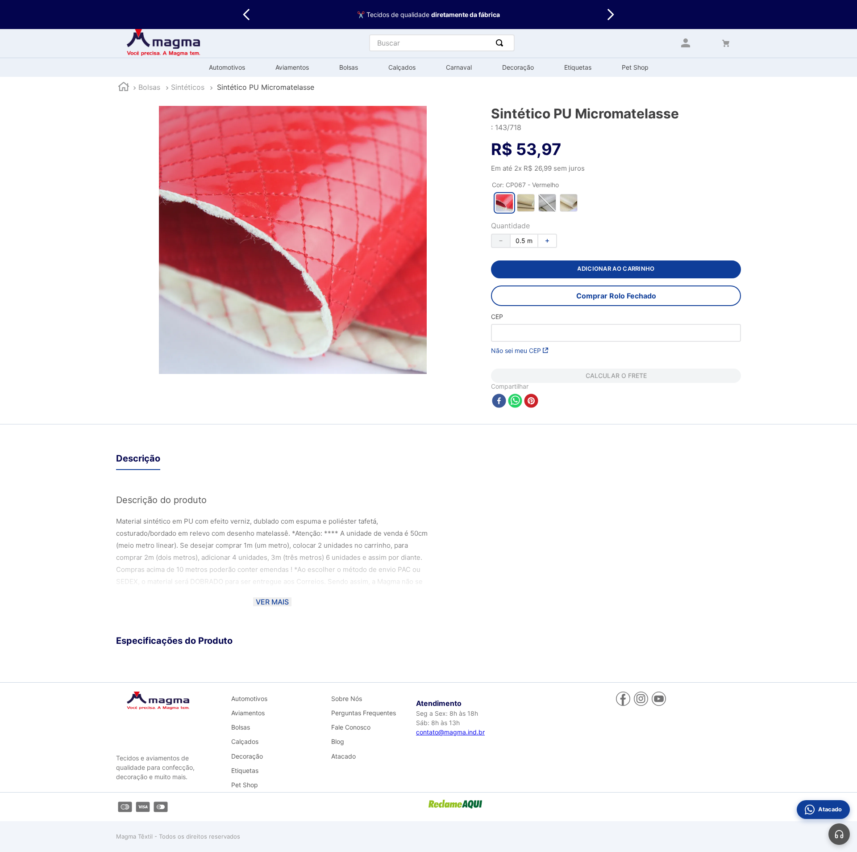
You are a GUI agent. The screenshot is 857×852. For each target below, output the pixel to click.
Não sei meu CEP (516, 350)
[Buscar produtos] (501, 42)
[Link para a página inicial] (123, 87)
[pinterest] (531, 401)
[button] (504, 203)
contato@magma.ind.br (450, 732)
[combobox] (442, 42)
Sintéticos (187, 87)
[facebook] (499, 401)
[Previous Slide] (246, 14)
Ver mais (272, 601)
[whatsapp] (515, 401)
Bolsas (149, 87)
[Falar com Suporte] (839, 834)
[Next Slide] (610, 14)
